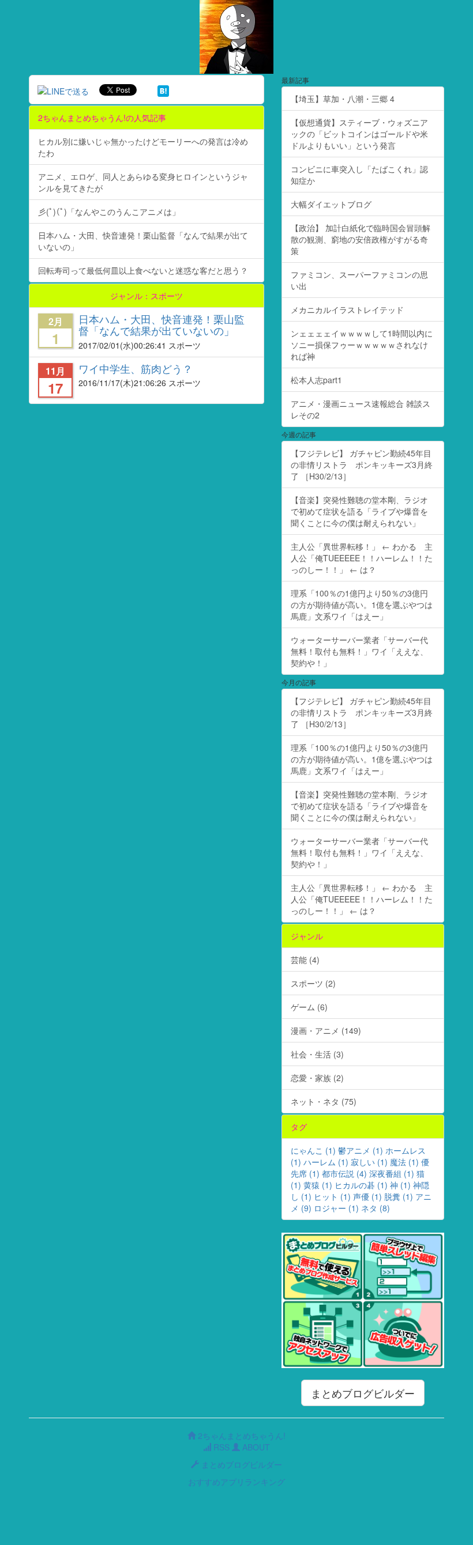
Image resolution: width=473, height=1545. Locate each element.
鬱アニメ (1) (360, 1150)
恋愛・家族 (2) (317, 1077)
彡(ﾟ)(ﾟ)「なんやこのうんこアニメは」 (109, 211)
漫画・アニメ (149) (326, 1030)
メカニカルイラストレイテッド (347, 309)
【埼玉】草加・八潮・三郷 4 (343, 98)
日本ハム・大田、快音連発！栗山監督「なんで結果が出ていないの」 (143, 240)
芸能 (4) (305, 959)
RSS (220, 1447)
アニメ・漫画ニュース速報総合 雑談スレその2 (360, 409)
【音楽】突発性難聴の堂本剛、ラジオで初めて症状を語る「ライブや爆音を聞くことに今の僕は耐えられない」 (359, 511)
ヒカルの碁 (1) (361, 1185)
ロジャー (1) (336, 1208)
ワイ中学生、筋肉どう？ (135, 368)
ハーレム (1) (325, 1162)
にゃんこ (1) (313, 1150)
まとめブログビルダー (363, 1392)
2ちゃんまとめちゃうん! (241, 1435)
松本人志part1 (316, 380)
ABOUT (255, 1447)
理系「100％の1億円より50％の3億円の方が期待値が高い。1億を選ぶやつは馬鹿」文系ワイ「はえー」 (362, 604)
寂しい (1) (369, 1162)
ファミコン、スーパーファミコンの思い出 (359, 280)
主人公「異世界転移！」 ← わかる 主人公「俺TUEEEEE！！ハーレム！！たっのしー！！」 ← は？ (362, 558)
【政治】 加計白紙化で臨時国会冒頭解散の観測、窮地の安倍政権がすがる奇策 (360, 239)
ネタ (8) (375, 1208)
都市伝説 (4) (344, 1173)
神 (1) (400, 1185)
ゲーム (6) (309, 1007)
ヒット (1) (332, 1196)
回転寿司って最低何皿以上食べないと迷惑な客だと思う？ (143, 270)
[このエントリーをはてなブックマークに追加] (163, 90)
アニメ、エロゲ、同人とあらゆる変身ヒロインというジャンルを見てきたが (143, 182)
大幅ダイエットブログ (331, 204)
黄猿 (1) (317, 1185)
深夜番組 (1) (391, 1173)
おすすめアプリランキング (236, 1481)
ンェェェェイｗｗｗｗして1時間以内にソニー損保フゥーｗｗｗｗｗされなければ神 (362, 344)
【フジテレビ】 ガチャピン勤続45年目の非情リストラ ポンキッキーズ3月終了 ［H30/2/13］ (362, 464)
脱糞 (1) (398, 1196)
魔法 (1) (404, 1162)
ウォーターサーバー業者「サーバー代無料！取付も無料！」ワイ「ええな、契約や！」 (359, 651)
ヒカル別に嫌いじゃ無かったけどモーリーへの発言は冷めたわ (143, 146)
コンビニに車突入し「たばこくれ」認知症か (359, 174)
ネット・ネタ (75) (323, 1101)
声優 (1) (367, 1196)
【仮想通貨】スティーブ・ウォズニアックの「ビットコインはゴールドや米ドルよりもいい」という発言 (359, 133)
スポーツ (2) (313, 983)
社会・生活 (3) (317, 1054)
